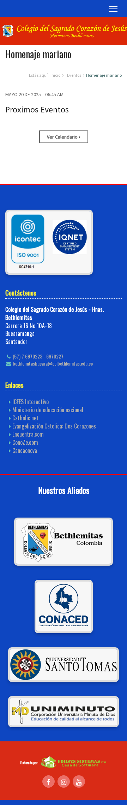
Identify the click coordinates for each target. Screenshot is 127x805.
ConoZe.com (25, 442)
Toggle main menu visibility (113, 8)
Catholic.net (25, 418)
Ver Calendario (63, 137)
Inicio (55, 75)
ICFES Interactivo (30, 401)
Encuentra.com (28, 434)
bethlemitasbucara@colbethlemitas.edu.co (52, 363)
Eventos (74, 75)
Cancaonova (24, 450)
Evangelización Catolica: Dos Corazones (54, 426)
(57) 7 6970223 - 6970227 (38, 356)
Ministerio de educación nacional (47, 410)
